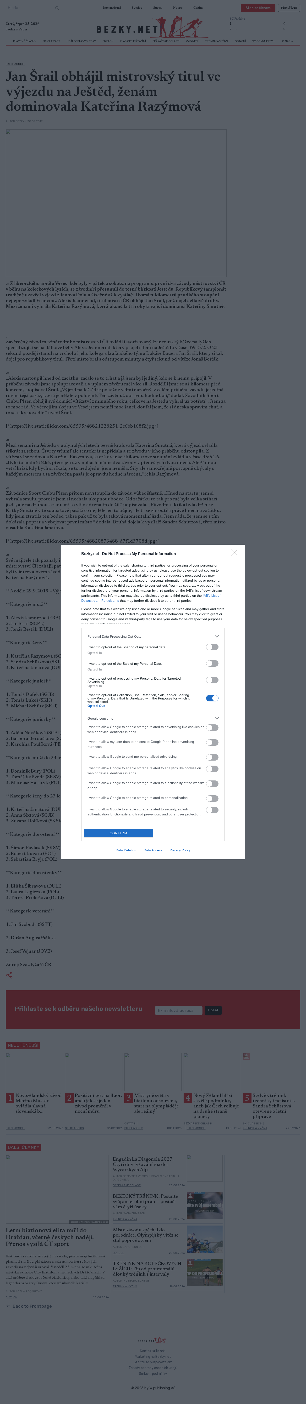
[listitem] (153, 636)
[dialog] (153, 702)
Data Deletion (126, 850)
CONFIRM (118, 833)
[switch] (212, 647)
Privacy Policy (180, 850)
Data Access (153, 850)
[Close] (235, 554)
